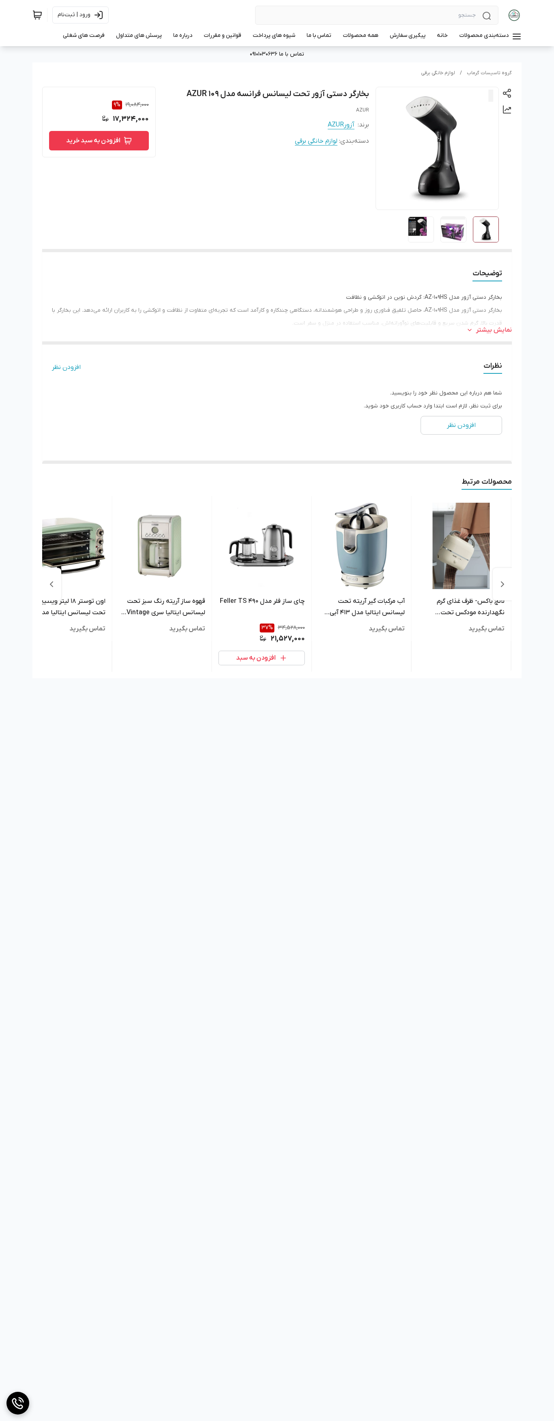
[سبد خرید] (37, 15)
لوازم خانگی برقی (438, 73)
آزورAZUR (341, 125)
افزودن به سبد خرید (93, 141)
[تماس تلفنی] (17, 1403)
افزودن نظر (66, 367)
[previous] (502, 584)
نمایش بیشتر (494, 330)
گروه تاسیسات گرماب (489, 73)
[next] (51, 584)
